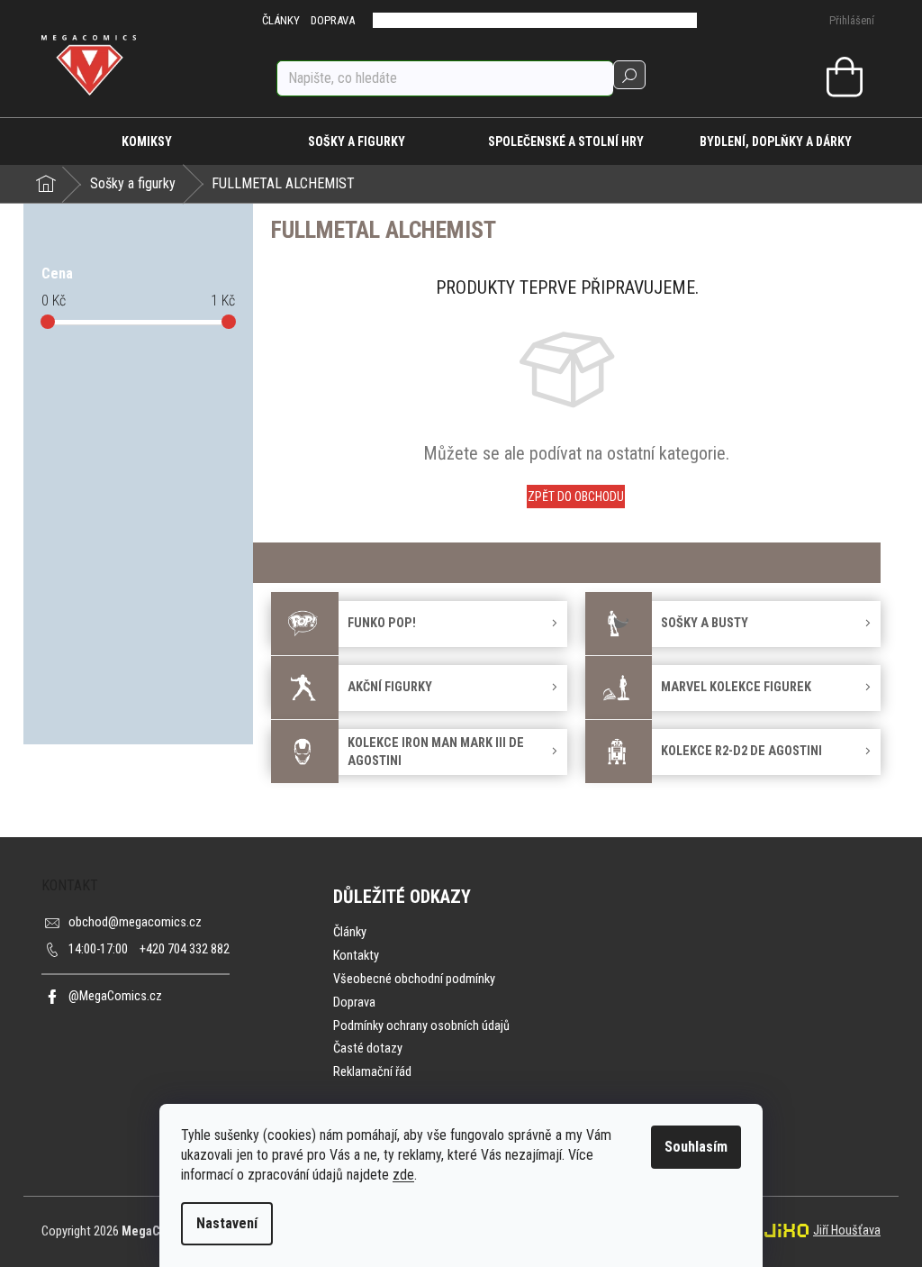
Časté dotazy (367, 1048)
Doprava (354, 1002)
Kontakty (356, 955)
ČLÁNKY (281, 20)
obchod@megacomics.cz (135, 922)
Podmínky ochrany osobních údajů (421, 1026)
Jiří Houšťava (847, 1230)
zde (403, 1174)
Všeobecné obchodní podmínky (414, 979)
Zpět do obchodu (576, 496)
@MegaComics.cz (115, 996)
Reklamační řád (372, 1072)
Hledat (629, 74)
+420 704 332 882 (149, 949)
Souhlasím (696, 1146)
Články (349, 932)
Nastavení (227, 1223)
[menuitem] (146, 141)
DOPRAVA (333, 20)
